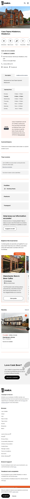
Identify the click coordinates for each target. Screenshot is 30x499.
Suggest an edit (10, 228)
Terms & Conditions (6, 451)
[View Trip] (13, 264)
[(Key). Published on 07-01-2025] (15, 330)
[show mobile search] (25, 3)
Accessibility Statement (7, 441)
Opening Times (8, 89)
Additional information (22, 75)
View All (27, 309)
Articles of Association (6, 443)
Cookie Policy (4, 446)
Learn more (15, 491)
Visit (2, 416)
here (15, 466)
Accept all (6, 495)
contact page (4, 402)
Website (5, 67)
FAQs (23, 400)
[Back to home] (5, 3)
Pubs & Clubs (4, 418)
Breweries (3, 426)
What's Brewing (5, 456)
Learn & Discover (5, 434)
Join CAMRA (4, 411)
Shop (2, 436)
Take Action (4, 421)
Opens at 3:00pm (9, 53)
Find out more (21, 134)
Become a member (7, 167)
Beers (2, 428)
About (2, 413)
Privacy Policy (4, 438)
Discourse (3, 453)
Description (8, 75)
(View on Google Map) (9, 60)
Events (3, 423)
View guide (13, 298)
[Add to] (26, 315)
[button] (28, 328)
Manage (14, 495)
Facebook (14, 67)
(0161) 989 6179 (8, 64)
